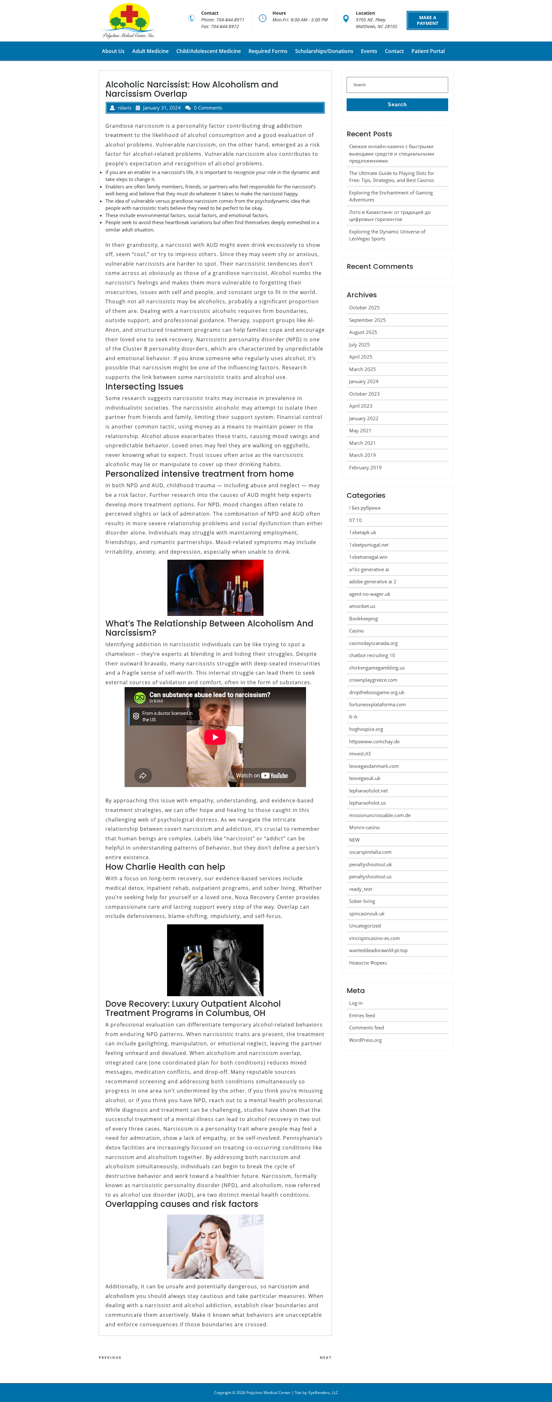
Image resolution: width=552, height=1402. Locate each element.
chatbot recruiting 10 (372, 655)
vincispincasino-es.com (374, 938)
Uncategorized (365, 925)
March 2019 (362, 455)
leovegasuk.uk (364, 778)
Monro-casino (364, 827)
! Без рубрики (365, 507)
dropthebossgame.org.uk (376, 692)
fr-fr (353, 717)
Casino (356, 630)
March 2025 (362, 369)
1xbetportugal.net (368, 545)
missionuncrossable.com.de (379, 815)
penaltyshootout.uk (370, 864)
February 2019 (365, 467)
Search (397, 104)
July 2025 (359, 344)
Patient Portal (428, 51)
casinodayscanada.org (373, 643)
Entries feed (362, 1015)
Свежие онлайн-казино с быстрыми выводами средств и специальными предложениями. (391, 153)
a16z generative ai (369, 569)
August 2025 (363, 332)
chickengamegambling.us (377, 667)
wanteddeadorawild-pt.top (378, 950)
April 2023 (360, 406)
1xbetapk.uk (362, 532)
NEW (354, 840)
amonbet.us (362, 606)
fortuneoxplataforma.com (377, 704)
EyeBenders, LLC (323, 1392)
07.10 (355, 520)
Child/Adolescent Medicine (208, 51)
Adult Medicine (150, 51)
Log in (356, 1003)
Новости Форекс (368, 962)
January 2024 (364, 381)
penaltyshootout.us (370, 876)
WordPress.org (365, 1040)
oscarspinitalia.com (370, 852)
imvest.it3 (360, 753)
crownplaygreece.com (373, 680)
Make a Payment (427, 20)
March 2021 (362, 443)
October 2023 (364, 393)
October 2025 (364, 307)
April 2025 (360, 356)
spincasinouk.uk (367, 913)
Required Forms (268, 51)
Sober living (362, 901)
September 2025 (367, 320)
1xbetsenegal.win (368, 557)
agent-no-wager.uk (369, 594)
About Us (113, 51)
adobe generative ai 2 (372, 581)
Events (369, 51)
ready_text (360, 889)
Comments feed (366, 1027)
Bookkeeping (363, 618)
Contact (394, 51)
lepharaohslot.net (368, 790)
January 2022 (364, 418)
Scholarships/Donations (324, 51)
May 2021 (360, 430)
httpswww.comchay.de (374, 741)
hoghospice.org (366, 729)
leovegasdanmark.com (374, 766)
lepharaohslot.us (367, 803)
